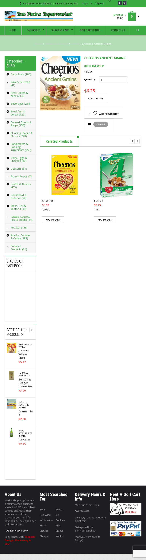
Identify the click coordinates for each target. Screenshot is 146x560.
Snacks (44, 530)
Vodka (59, 536)
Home (38, 44)
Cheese (44, 536)
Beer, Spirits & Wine (25, 434)
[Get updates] (124, 3)
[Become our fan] (120, 3)
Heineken (24, 440)
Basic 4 (98, 200)
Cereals (75, 44)
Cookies (60, 520)
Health (22, 402)
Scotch (59, 509)
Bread (59, 530)
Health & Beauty (23, 406)
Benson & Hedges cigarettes (25, 383)
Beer (20, 430)
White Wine (46, 520)
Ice (57, 514)
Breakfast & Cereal (56, 44)
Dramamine (25, 413)
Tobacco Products (24, 374)
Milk (58, 525)
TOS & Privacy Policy (16, 530)
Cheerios (47, 200)
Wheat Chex (22, 356)
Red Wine (45, 514)
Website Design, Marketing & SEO (20, 540)
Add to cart (95, 98)
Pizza (43, 525)
